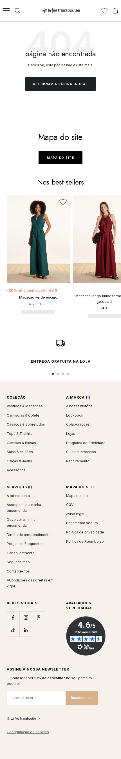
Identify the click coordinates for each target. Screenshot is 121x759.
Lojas (70, 433)
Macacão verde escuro (38, 297)
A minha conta (18, 496)
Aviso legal (75, 514)
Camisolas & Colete (23, 415)
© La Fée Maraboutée (21, 718)
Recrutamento (77, 461)
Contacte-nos (18, 571)
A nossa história (79, 406)
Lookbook (74, 415)
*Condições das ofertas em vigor (30, 583)
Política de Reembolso (85, 541)
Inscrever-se (82, 698)
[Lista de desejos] (104, 10)
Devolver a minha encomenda (21, 522)
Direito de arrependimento (29, 535)
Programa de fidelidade (86, 443)
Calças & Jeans (19, 461)
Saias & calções (20, 452)
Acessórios (16, 470)
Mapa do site (60, 157)
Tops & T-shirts (19, 433)
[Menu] (6, 10)
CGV (69, 505)
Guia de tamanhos (81, 452)
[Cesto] (115, 10)
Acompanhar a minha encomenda (24, 508)
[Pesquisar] (17, 10)
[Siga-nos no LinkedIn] (25, 630)
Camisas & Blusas (21, 443)
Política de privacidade (85, 532)
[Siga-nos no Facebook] (13, 617)
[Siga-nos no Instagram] (25, 617)
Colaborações (78, 424)
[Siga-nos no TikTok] (13, 630)
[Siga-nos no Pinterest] (38, 617)
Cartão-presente (21, 553)
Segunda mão (18, 562)
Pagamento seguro (82, 523)
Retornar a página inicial (60, 84)
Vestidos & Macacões (25, 406)
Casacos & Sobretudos (26, 424)
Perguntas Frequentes (25, 544)
